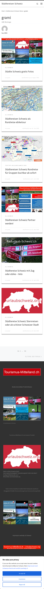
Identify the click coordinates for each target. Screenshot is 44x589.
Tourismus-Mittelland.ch (16, 435)
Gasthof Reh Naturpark (25, 489)
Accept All (22, 573)
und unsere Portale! (29, 435)
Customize (22, 579)
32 (25, 351)
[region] (22, 572)
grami (8, 77)
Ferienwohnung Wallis (34, 491)
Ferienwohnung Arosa (21, 491)
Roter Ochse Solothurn (12, 489)
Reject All (22, 585)
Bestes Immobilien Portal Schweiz (22, 387)
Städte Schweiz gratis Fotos (19, 71)
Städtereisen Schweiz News (14, 11)
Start (3, 11)
